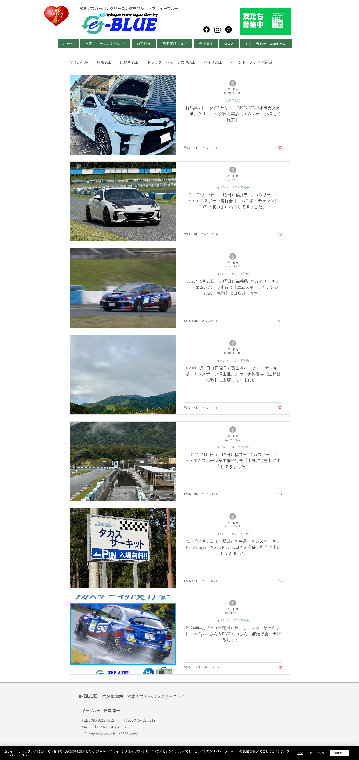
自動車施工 (129, 62)
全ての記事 (79, 62)
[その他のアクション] (281, 83)
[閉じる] (354, 753)
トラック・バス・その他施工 (171, 62)
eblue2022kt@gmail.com (111, 727)
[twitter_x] (228, 29)
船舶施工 (104, 62)
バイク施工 (213, 62)
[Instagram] (217, 29)
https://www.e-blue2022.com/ (113, 734)
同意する (339, 753)
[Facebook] (206, 29)
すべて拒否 (317, 753)
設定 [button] (300, 753)
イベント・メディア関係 (251, 62)
